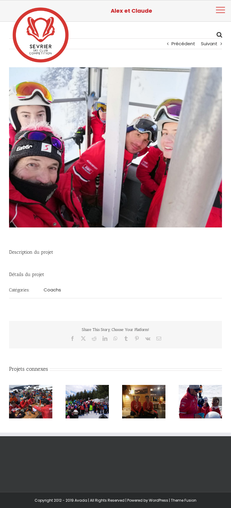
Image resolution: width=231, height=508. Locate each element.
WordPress (158, 500)
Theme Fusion (183, 500)
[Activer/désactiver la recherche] (219, 35)
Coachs (52, 290)
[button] (13, 401)
